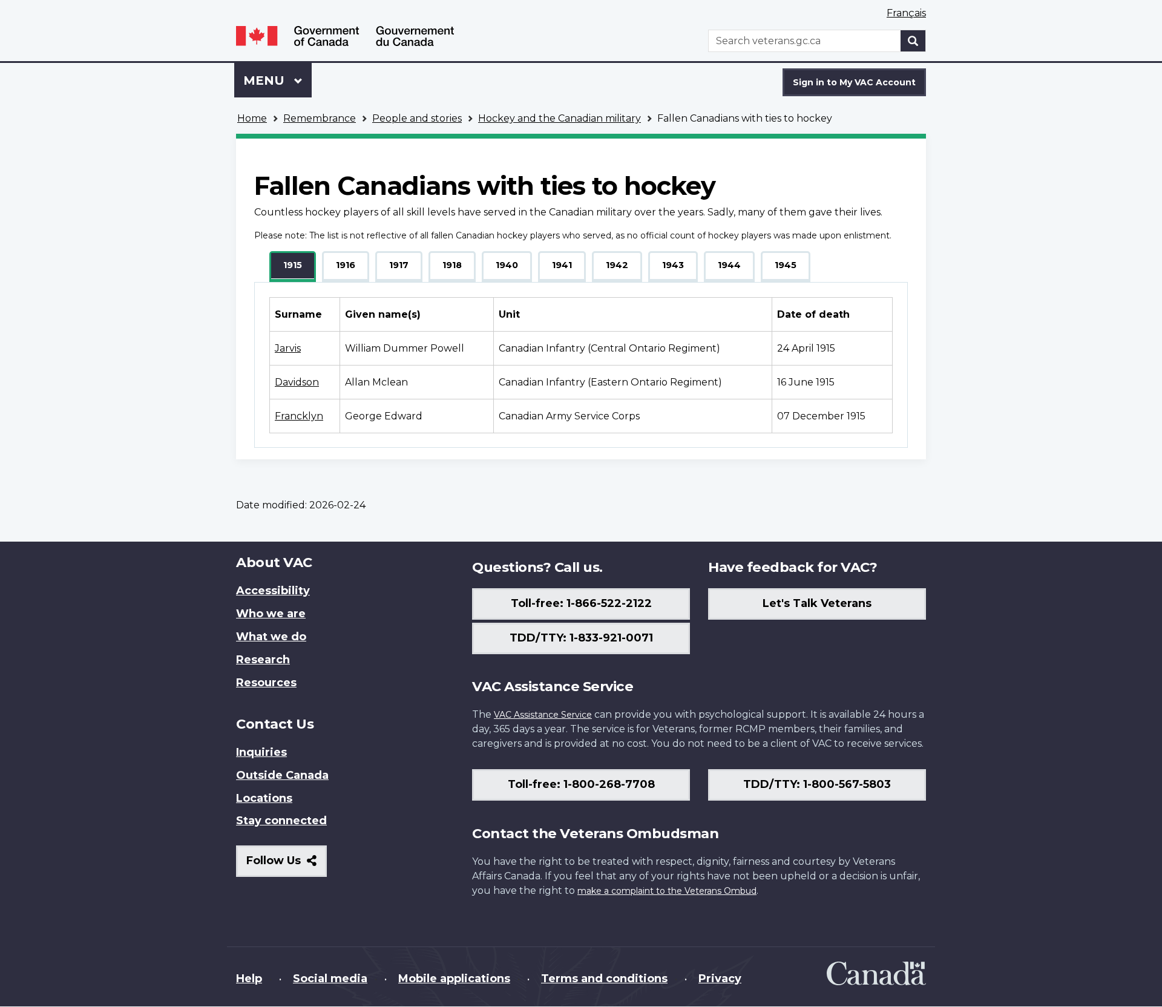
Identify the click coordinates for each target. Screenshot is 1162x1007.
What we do (271, 636)
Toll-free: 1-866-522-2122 (581, 603)
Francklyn (299, 416)
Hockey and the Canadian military (559, 118)
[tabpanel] (581, 365)
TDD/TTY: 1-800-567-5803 (817, 784)
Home (252, 118)
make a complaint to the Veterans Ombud (667, 890)
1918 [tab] (452, 265)
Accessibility (273, 590)
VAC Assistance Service (543, 714)
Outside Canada (282, 775)
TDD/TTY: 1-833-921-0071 (581, 638)
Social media (330, 978)
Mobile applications (454, 978)
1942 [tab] (617, 265)
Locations (264, 798)
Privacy (719, 978)
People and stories (417, 118)
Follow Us (286, 865)
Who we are (271, 613)
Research (263, 659)
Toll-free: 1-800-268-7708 (581, 784)
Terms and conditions (604, 978)
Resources (266, 682)
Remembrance (319, 118)
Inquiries (261, 752)
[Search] (913, 41)
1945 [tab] (785, 265)
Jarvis (288, 348)
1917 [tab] (399, 265)
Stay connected (281, 820)
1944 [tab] (729, 265)
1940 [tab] (507, 265)
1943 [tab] (673, 265)
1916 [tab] (345, 265)
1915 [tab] (292, 265)
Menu (265, 80)
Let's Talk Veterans (817, 603)
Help (249, 978)
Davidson (297, 382)
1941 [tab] (562, 265)
